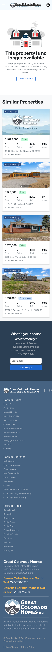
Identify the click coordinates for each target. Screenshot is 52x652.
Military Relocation (11, 432)
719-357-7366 (22, 592)
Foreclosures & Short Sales (15, 489)
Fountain (7, 538)
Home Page (8, 404)
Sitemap (7, 444)
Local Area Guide (11, 416)
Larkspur (7, 542)
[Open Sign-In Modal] (48, 5)
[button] (3, 5)
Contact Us (8, 408)
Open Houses (9, 469)
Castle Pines (9, 522)
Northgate (8, 550)
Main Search (9, 461)
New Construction (11, 473)
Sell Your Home (10, 436)
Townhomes (8, 481)
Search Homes (10, 420)
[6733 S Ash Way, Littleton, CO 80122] (26, 227)
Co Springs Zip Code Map (14, 497)
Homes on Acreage (12, 465)
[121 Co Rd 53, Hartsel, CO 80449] (26, 174)
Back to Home (26, 78)
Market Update (10, 412)
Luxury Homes (9, 477)
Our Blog (7, 448)
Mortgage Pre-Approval (13, 440)
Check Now (26, 367)
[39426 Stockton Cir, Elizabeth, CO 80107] (26, 121)
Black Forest (9, 510)
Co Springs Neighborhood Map (17, 493)
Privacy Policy (27, 647)
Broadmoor (8, 518)
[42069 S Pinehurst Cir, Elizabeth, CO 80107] (26, 280)
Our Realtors (9, 424)
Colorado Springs (11, 530)
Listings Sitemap (11, 647)
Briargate (7, 514)
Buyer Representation (13, 428)
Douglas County (10, 534)
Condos (7, 485)
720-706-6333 (19, 582)
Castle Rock (9, 526)
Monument (8, 546)
